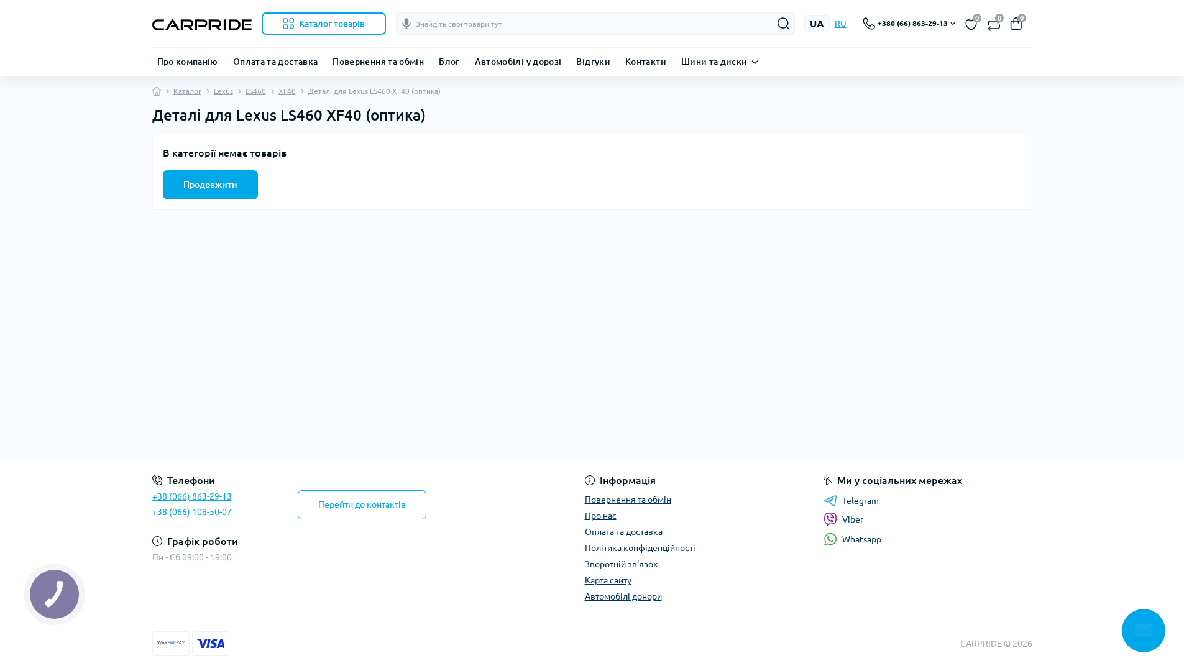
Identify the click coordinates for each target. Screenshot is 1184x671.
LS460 (256, 91)
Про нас (601, 516)
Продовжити (210, 184)
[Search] (784, 23)
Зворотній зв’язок (621, 564)
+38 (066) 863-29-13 (192, 496)
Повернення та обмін (378, 61)
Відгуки (593, 61)
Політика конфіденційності (640, 548)
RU (841, 24)
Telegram (860, 501)
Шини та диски (714, 61)
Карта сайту (608, 580)
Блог (449, 61)
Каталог (187, 91)
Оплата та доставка (275, 61)
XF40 (287, 91)
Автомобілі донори (623, 596)
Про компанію (187, 61)
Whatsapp (861, 539)
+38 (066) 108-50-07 (192, 512)
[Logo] (202, 23)
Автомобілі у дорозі (518, 61)
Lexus (223, 91)
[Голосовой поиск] (406, 23)
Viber (852, 519)
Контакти (645, 61)
